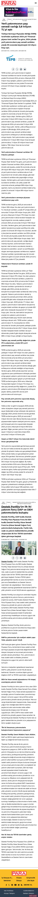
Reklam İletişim (28, 893)
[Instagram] (12, 885)
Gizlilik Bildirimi (28, 891)
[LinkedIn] (20, 69)
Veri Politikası (8, 891)
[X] (17, 69)
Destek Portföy (10, 506)
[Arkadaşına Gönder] (24, 69)
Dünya (18, 880)
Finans (9, 19)
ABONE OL (28, 885)
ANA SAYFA (4, 20)
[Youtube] (15, 885)
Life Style (30, 880)
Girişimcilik (30, 878)
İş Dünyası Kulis (7, 878)
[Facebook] (13, 69)
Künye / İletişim (9, 893)
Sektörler (7, 880)
